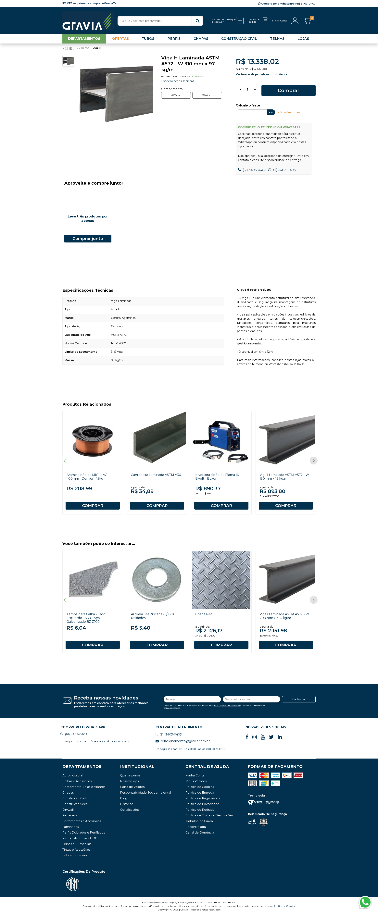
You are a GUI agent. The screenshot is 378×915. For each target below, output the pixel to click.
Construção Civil (74, 798)
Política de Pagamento (202, 798)
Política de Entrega (199, 792)
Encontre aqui (196, 827)
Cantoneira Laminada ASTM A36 (156, 475)
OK (271, 112)
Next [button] (314, 460)
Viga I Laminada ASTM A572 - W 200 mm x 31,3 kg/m (284, 616)
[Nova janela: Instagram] (254, 737)
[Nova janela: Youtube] (263, 737)
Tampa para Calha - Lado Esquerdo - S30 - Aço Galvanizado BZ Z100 (86, 618)
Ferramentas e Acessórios (81, 821)
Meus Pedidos (196, 781)
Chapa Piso (203, 614)
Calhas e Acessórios (77, 781)
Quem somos (130, 775)
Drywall (68, 809)
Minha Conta (195, 775)
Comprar (288, 90)
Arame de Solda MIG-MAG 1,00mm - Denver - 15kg (87, 476)
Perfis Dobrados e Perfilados (83, 832)
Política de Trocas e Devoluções (209, 815)
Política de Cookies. (284, 906)
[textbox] (160, 21)
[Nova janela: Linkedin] (280, 737)
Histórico (126, 804)
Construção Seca (75, 804)
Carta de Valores (132, 787)
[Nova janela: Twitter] (271, 737)
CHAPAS (201, 39)
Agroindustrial (72, 775)
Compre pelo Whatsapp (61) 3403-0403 (288, 3)
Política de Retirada (199, 809)
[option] (114, 93)
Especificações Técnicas (177, 81)
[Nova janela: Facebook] (247, 737)
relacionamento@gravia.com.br (185, 741)
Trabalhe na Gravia (199, 821)
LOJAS (303, 39)
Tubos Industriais (74, 855)
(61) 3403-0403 (254, 170)
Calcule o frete (248, 105)
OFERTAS (120, 39)
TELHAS (277, 39)
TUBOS (148, 39)
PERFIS (174, 39)
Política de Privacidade (227, 705)
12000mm (207, 95)
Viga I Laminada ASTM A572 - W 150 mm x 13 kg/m (284, 476)
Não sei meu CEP (289, 112)
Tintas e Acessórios (76, 849)
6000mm (176, 95)
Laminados (70, 827)
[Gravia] (88, 20)
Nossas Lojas (129, 781)
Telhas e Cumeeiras (76, 844)
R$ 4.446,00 (258, 69)
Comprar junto (88, 238)
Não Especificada (196, 76)
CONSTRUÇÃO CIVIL (239, 39)
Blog (123, 798)
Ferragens (70, 815)
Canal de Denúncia (199, 832)
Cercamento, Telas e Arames (83, 787)
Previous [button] (64, 460)
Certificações (129, 809)
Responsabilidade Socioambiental (145, 792)
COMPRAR (92, 505)
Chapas (68, 792)
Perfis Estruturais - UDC (79, 838)
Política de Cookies (199, 787)
